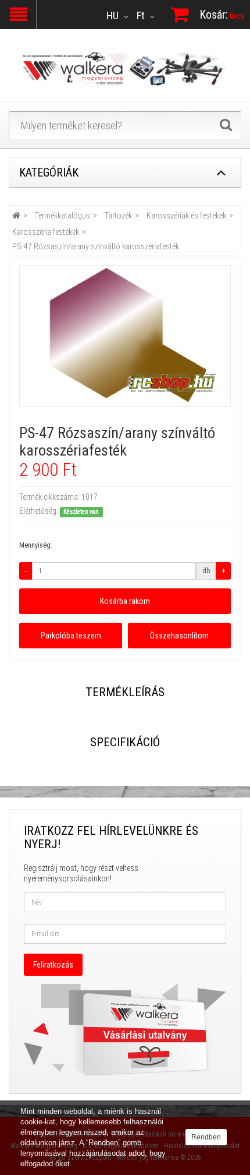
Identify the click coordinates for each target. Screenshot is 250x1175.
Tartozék (118, 215)
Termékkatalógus (62, 215)
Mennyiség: (35, 545)
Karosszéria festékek (45, 232)
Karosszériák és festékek (186, 215)
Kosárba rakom (125, 601)
